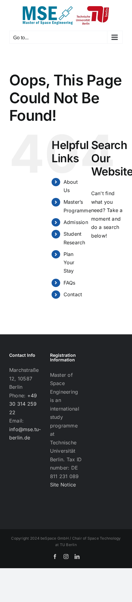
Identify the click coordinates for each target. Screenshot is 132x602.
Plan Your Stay (69, 262)
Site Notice (63, 485)
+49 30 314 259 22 (23, 403)
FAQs (70, 283)
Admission (76, 222)
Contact (73, 294)
